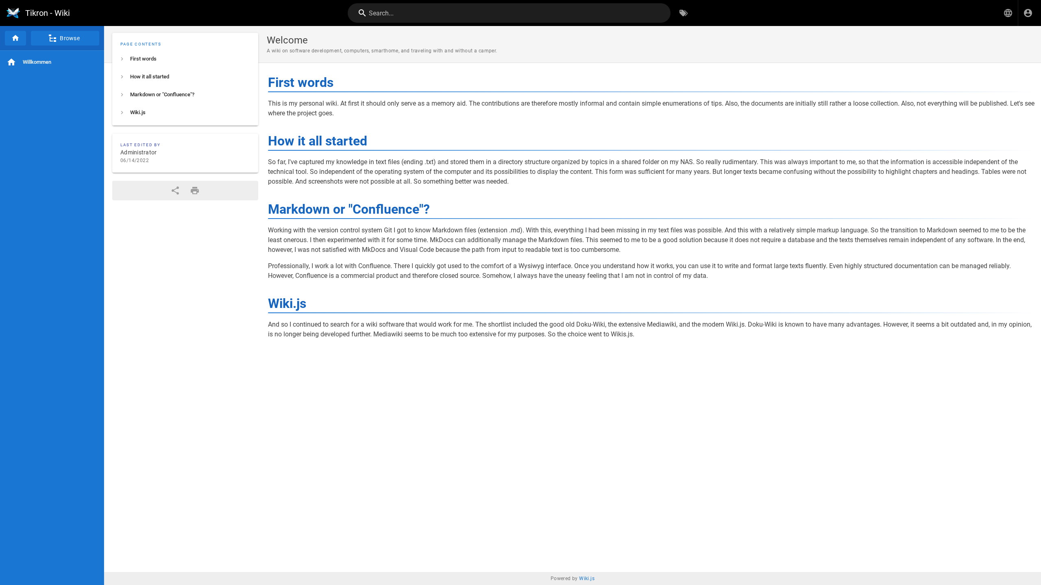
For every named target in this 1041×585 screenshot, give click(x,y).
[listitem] (185, 59)
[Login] (1028, 13)
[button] (1008, 13)
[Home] (15, 38)
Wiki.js (587, 578)
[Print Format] (195, 190)
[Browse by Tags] (683, 13)
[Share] (175, 190)
